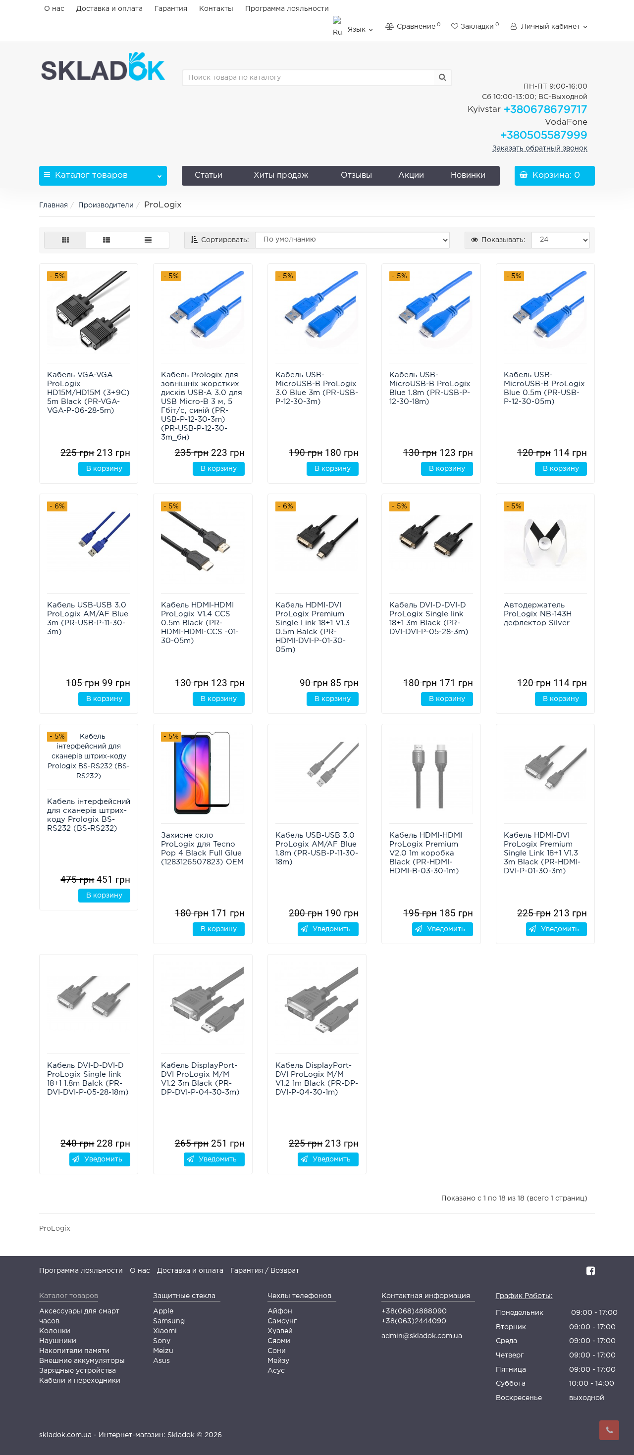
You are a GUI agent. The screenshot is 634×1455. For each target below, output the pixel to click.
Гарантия (171, 9)
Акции (411, 175)
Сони (276, 1351)
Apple (163, 1311)
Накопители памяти (74, 1351)
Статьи (208, 175)
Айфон (279, 1311)
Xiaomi (165, 1331)
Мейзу (278, 1361)
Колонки (54, 1331)
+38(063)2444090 (413, 1321)
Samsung (169, 1321)
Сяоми (278, 1341)
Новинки (468, 175)
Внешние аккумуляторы (82, 1361)
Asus (161, 1361)
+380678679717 (527, 109)
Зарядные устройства (77, 1371)
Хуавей (280, 1331)
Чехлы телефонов (299, 1296)
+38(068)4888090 (414, 1311)
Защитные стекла (184, 1296)
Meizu (163, 1351)
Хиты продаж (281, 175)
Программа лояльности (287, 9)
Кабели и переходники (79, 1381)
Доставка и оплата (109, 9)
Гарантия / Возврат (264, 1271)
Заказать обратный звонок (539, 148)
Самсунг (282, 1321)
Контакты (216, 9)
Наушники (57, 1341)
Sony (161, 1341)
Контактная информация (425, 1296)
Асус (276, 1371)
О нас (54, 9)
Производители (106, 205)
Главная (53, 205)
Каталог (91, 175)
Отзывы (356, 175)
